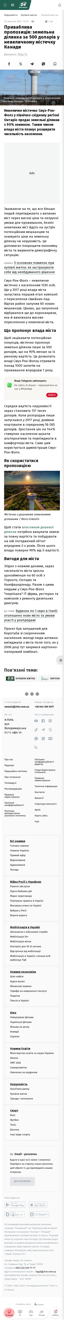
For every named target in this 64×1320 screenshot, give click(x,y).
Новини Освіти (20, 1048)
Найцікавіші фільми (22, 1017)
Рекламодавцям (13, 789)
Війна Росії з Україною (25, 881)
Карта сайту (41, 816)
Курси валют (17, 981)
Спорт (14, 1110)
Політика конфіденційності (14, 804)
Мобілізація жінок (20, 941)
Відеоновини (17, 860)
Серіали (14, 1036)
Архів (37, 810)
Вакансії (39, 798)
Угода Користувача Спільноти (45, 771)
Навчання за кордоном (23, 1072)
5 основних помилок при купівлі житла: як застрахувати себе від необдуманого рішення (29, 267)
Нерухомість (11, 15)
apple (39, 1205)
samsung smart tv (39, 1214)
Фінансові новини (20, 986)
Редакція (9, 765)
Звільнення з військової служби (29, 931)
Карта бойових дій (21, 891)
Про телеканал (12, 777)
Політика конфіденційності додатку (44, 761)
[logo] (23, 5)
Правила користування (12, 796)
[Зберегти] (55, 64)
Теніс (13, 1124)
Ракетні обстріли (20, 886)
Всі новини (17, 841)
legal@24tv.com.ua (46, 1271)
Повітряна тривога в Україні (26, 900)
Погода (14, 869)
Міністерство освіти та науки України (32, 1053)
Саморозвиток (18, 1067)
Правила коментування (42, 779)
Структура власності (46, 804)
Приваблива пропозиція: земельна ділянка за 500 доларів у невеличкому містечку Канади (50, 15)
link (36, 721)
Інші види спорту (20, 1134)
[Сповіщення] (59, 5)
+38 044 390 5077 (44, 706)
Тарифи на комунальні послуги (28, 991)
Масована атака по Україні (25, 905)
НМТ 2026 (15, 1062)
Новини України (19, 850)
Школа (14, 1057)
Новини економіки (23, 972)
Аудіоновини (17, 864)
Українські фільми (20, 1022)
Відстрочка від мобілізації (25, 951)
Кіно (13, 1012)
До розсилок (22, 1181)
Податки (15, 995)
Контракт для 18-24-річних (25, 946)
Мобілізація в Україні (25, 927)
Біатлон (14, 1129)
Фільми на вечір (19, 1026)
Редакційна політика (15, 771)
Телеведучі (10, 783)
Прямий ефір (18, 855)
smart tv (14, 1214)
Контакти (40, 792)
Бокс (12, 1115)
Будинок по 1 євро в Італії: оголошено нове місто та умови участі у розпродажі (31, 615)
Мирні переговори (21, 896)
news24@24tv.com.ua (16, 706)
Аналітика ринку (19, 1089)
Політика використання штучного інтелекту (15, 813)
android (14, 1205)
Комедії (14, 1031)
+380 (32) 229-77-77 (25, 1268)
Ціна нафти (16, 976)
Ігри (37, 821)
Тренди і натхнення (21, 1098)
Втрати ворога (18, 915)
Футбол (14, 1119)
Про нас (8, 759)
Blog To (22, 54)
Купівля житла (29, 15)
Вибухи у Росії (18, 910)
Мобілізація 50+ (19, 936)
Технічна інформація (46, 786)
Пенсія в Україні (19, 1000)
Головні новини (19, 845)
